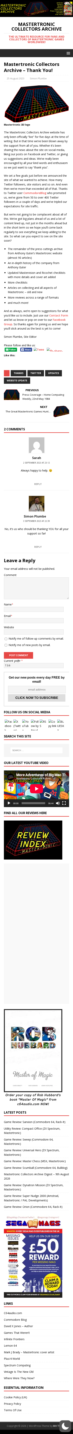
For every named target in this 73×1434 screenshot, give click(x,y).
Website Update (17, 380)
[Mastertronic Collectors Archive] (36, 14)
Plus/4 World (12, 1358)
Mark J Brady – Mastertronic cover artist (29, 1352)
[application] (36, 788)
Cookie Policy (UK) (15, 1397)
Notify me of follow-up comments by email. (36, 638)
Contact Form (58, 315)
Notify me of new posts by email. (29, 645)
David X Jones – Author (18, 1326)
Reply (38, 484)
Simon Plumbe (38, 78)
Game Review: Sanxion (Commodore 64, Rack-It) (34, 1122)
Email (7, 616)
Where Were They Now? (19, 1378)
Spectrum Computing (17, 1365)
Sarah (36, 458)
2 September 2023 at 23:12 (36, 462)
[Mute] (58, 803)
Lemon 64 (10, 1345)
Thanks (18, 373)
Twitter (35, 373)
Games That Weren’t (17, 1333)
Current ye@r (13, 661)
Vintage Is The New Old (18, 1372)
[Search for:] (36, 750)
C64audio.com (13, 1313)
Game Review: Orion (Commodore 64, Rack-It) (33, 1207)
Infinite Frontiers (14, 1339)
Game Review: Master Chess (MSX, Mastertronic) (35, 1161)
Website (9, 627)
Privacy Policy (12, 1404)
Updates (53, 373)
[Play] (9, 803)
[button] (67, 53)
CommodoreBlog (34, 193)
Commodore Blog (15, 1319)
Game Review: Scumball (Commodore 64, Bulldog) (36, 1168)
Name (8, 604)
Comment (10, 575)
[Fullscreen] (64, 803)
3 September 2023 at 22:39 (36, 521)
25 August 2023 (15, 78)
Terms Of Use (13, 1410)
